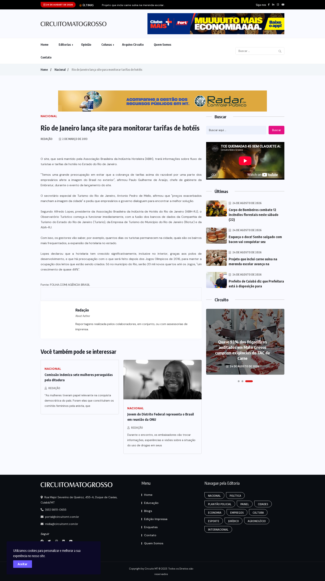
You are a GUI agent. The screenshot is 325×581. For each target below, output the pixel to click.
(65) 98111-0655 (55, 510)
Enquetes (151, 527)
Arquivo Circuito (133, 44)
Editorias (65, 44)
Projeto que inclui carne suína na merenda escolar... (133, 5)
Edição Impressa (155, 519)
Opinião (86, 44)
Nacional (60, 69)
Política (235, 495)
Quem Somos (162, 44)
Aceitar (22, 564)
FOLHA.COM (58, 285)
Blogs (148, 511)
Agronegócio (257, 521)
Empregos (237, 512)
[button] (239, 381)
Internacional (218, 529)
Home (45, 44)
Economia (214, 512)
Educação (151, 503)
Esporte (213, 521)
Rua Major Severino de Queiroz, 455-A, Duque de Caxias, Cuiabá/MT (79, 499)
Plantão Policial (220, 504)
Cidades (263, 504)
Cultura (258, 512)
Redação (54, 388)
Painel (244, 504)
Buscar (276, 130)
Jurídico (233, 521)
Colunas (106, 44)
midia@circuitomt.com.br (61, 524)
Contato (46, 57)
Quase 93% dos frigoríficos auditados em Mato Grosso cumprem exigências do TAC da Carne (242, 350)
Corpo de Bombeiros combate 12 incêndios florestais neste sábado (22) (253, 214)
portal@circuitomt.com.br (61, 517)
